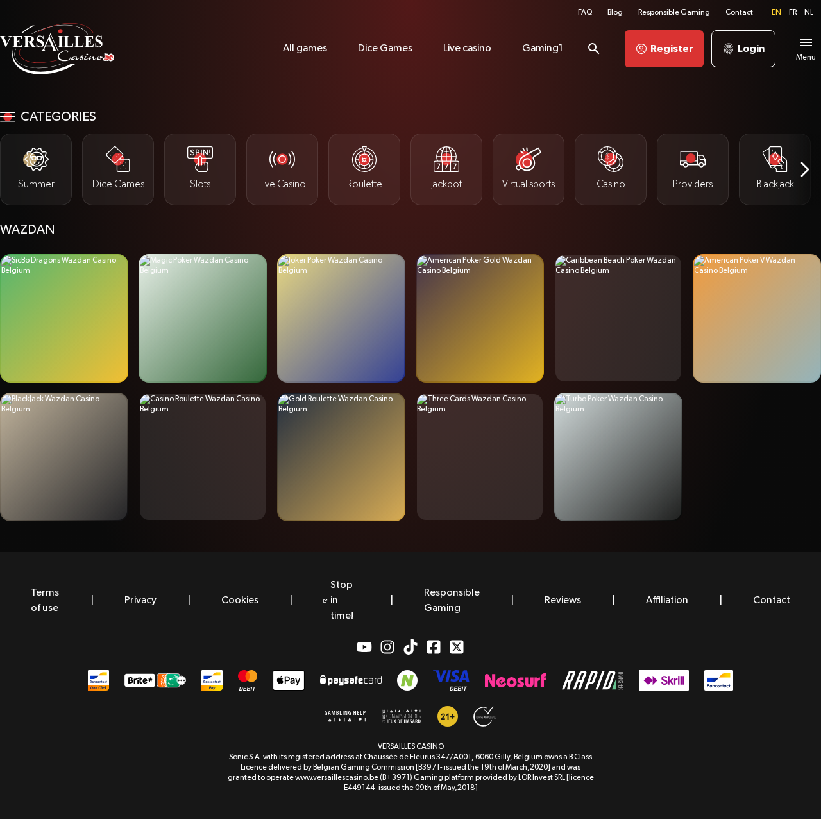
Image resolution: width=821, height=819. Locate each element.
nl (808, 13)
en (776, 13)
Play (64, 319)
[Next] (805, 169)
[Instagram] (387, 647)
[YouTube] (364, 647)
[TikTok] (410, 647)
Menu (806, 58)
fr (793, 13)
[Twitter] (456, 647)
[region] (410, 169)
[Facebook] (433, 647)
